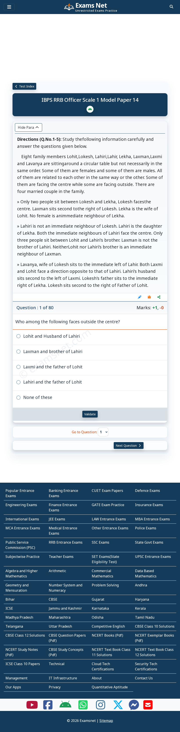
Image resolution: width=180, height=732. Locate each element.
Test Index (26, 86)
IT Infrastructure (63, 678)
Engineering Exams (21, 504)
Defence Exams (147, 490)
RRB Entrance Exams (66, 542)
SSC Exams (100, 542)
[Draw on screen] (139, 297)
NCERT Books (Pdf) (107, 635)
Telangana (14, 626)
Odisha (97, 617)
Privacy (55, 687)
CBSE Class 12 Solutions (25, 635)
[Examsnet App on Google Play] (65, 707)
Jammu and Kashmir (65, 608)
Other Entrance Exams (110, 528)
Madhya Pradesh (19, 617)
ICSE (9, 608)
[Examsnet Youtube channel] (32, 707)
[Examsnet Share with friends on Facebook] (47, 707)
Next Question (127, 445)
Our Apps (13, 687)
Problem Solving (105, 585)
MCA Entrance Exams (22, 528)
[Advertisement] (90, 47)
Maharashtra (59, 617)
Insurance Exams (149, 504)
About (97, 678)
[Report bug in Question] (149, 297)
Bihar (10, 599)
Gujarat (98, 599)
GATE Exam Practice (108, 504)
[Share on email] (148, 707)
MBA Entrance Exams (152, 519)
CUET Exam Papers (107, 490)
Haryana (142, 599)
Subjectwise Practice (22, 556)
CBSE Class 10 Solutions (155, 626)
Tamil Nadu (144, 617)
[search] (171, 6)
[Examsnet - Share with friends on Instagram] (100, 707)
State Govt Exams (149, 542)
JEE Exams (57, 519)
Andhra (141, 585)
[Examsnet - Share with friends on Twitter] (118, 707)
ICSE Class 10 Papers (22, 663)
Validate (90, 414)
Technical (57, 663)
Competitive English (108, 626)
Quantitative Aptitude (110, 687)
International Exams (22, 519)
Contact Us (144, 678)
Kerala (140, 608)
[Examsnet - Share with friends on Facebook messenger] (133, 707)
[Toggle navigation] (9, 7)
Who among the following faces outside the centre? (67, 322)
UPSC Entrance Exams (153, 556)
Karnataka (100, 608)
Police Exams (145, 528)
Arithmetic (57, 570)
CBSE (53, 599)
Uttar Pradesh (60, 626)
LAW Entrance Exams (109, 519)
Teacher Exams (61, 556)
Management (16, 678)
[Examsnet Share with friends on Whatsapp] (83, 707)
